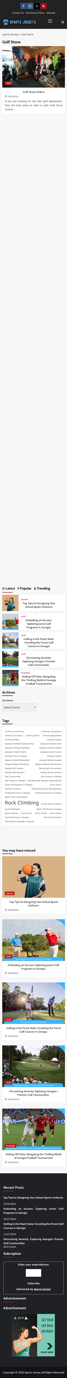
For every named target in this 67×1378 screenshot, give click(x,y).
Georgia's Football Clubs (51, 744)
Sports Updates (11, 813)
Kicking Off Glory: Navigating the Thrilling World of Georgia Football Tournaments (38, 680)
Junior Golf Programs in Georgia (18, 785)
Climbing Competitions (51, 731)
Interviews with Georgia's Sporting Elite (44, 780)
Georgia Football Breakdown (17, 760)
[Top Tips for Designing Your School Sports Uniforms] (10, 602)
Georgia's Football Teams (15, 752)
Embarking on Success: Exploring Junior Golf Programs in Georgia (39, 624)
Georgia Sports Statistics (51, 772)
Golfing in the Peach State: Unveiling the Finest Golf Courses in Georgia (38, 643)
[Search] (63, 22)
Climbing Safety (12, 739)
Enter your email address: (33, 1277)
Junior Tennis (56, 785)
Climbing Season (54, 739)
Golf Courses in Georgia (51, 776)
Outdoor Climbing (13, 789)
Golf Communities (13, 776)
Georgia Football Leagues (50, 760)
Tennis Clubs (26, 813)
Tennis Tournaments (53, 817)
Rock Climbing (22, 802)
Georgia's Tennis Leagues (16, 756)
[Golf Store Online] (33, 67)
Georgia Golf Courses (14, 768)
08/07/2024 (13, 1099)
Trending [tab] (43, 588)
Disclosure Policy (35, 12)
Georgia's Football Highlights (17, 748)
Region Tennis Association (16, 797)
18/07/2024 (13, 973)
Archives (7, 700)
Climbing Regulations (52, 735)
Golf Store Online (33, 92)
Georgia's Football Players (50, 748)
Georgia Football (54, 756)
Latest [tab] (10, 588)
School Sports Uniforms (51, 804)
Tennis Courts (41, 813)
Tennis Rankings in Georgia (17, 817)
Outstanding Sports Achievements (47, 789)
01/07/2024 (13, 1162)
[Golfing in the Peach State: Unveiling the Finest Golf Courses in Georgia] (10, 640)
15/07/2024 (13, 1036)
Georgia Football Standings (17, 764)
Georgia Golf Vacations (15, 772)
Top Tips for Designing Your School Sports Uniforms (33, 1197)
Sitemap (51, 12)
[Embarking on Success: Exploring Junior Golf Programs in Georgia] (10, 621)
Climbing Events (32, 735)
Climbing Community (14, 731)
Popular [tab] (25, 588)
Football (25, 672)
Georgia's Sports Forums (51, 752)
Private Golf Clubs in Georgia (17, 793)
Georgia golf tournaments (50, 768)
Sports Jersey (42, 1289)
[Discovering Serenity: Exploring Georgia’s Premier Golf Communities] (10, 659)
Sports (24, 599)
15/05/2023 (13, 96)
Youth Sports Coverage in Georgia (19, 821)
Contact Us (18, 12)
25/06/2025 (13, 910)
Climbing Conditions (14, 735)
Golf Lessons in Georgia (15, 780)
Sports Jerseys (10, 34)
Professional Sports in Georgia (48, 793)
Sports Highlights (12, 809)
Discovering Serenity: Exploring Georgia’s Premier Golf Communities (39, 661)
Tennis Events (56, 813)
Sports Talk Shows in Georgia (49, 809)
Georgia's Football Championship (19, 744)
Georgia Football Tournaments (48, 764)
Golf (8, 83)
